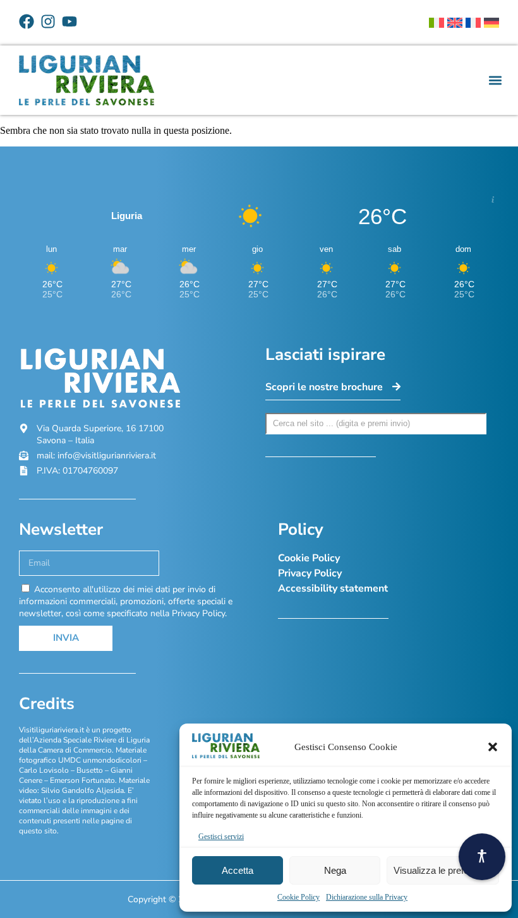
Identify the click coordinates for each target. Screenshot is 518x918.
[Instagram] (48, 21)
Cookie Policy (298, 897)
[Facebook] (26, 21)
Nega (335, 870)
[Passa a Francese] (473, 22)
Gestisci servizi (221, 836)
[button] (492, 747)
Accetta (237, 870)
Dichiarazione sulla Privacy (366, 897)
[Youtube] (69, 21)
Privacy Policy (310, 573)
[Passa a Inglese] (454, 22)
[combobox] (375, 423)
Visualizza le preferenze (443, 870)
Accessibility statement (333, 588)
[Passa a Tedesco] (491, 22)
